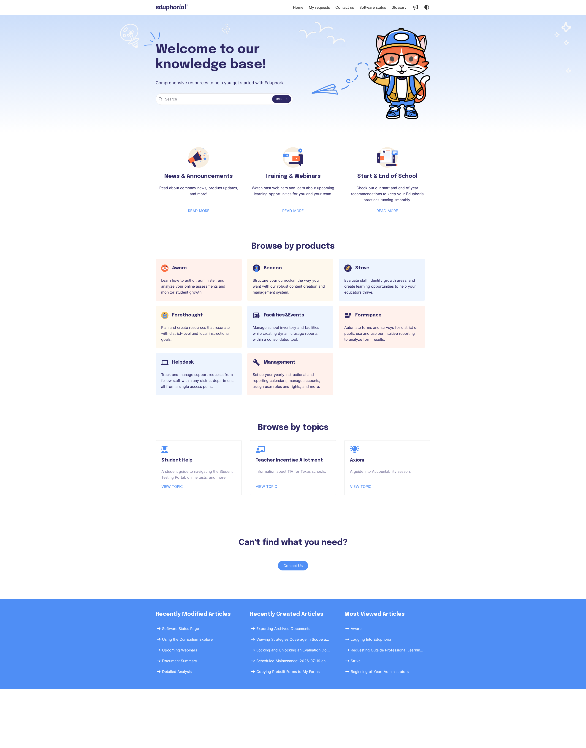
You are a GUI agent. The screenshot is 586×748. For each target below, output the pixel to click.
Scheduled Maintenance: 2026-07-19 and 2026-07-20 (293, 661)
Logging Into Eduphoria (371, 639)
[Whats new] (415, 7)
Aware (356, 628)
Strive (356, 661)
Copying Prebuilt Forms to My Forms (288, 671)
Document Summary (179, 661)
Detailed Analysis (177, 671)
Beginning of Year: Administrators (380, 671)
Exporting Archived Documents (283, 628)
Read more (198, 210)
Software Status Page (180, 628)
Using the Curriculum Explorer (188, 639)
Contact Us (293, 565)
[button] (575, 736)
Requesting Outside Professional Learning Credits (388, 650)
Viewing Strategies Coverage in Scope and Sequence (293, 639)
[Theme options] (426, 7)
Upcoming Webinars (179, 650)
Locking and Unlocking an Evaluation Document (293, 650)
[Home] (172, 7)
